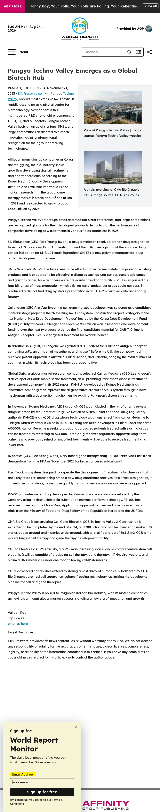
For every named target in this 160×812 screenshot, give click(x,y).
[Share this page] (149, 52)
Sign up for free (42, 791)
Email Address (23, 774)
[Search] (129, 51)
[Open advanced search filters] (138, 51)
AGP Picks (12, 6)
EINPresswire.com (30, 93)
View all (150, 6)
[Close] (76, 727)
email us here (18, 624)
